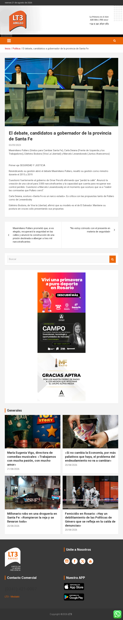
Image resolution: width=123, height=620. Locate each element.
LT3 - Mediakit (12, 596)
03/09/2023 (15, 145)
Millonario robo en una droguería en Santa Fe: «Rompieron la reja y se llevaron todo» (32, 517)
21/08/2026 (13, 469)
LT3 (70, 614)
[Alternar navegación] (9, 40)
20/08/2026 (71, 465)
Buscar (112, 259)
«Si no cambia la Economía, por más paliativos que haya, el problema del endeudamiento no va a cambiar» (90, 456)
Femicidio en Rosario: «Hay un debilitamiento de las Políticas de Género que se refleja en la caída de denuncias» (90, 519)
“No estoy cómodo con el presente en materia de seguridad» (90, 230)
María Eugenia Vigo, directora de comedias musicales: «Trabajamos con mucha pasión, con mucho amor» (31, 458)
